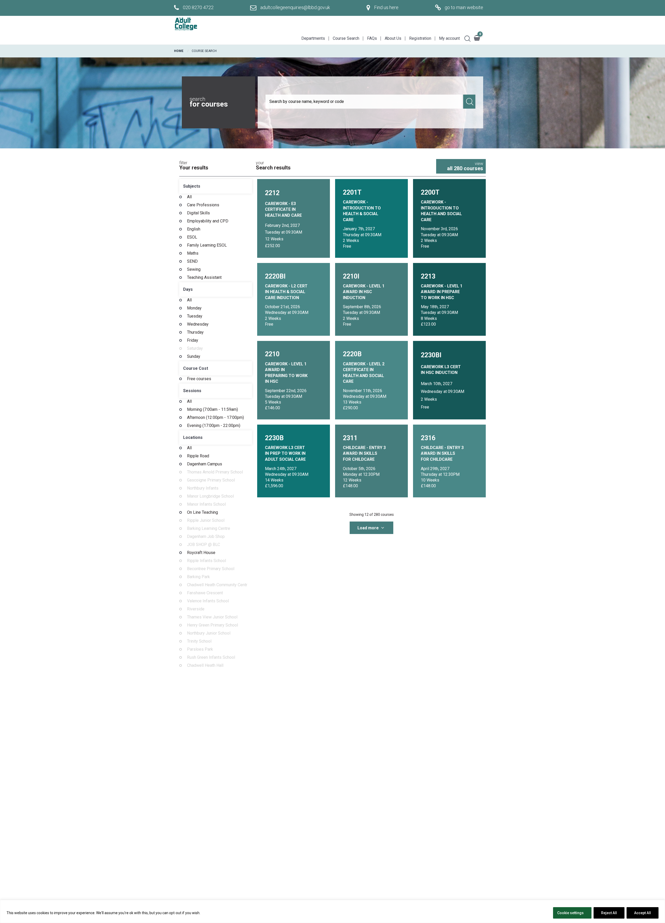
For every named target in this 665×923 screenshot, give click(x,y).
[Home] (185, 24)
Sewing (194, 269)
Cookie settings (570, 913)
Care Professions (203, 205)
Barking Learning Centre (208, 528)
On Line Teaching (202, 512)
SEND (192, 261)
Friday (192, 340)
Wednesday (198, 324)
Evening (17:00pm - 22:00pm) (213, 426)
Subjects (191, 186)
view (465, 166)
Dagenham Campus (204, 464)
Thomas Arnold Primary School (215, 472)
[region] (332, 911)
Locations (193, 437)
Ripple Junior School (205, 520)
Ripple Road (198, 456)
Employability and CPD (207, 221)
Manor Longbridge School (210, 496)
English (193, 229)
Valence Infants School (208, 601)
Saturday (195, 348)
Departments (313, 38)
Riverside (195, 609)
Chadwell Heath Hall (205, 665)
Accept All (642, 913)
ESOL (192, 237)
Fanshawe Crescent (205, 593)
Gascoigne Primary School (211, 480)
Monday (194, 308)
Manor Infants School (206, 504)
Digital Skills (198, 213)
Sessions (192, 390)
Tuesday (194, 316)
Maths (192, 253)
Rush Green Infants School (211, 657)
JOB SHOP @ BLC (203, 545)
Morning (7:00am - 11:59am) (212, 409)
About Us (393, 38)
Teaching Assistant (204, 277)
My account (449, 38)
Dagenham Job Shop (206, 537)
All (189, 197)
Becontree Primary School (210, 569)
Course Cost (195, 368)
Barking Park (198, 577)
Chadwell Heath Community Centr (217, 585)
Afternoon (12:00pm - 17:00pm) (215, 418)
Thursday (195, 332)
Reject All (609, 913)
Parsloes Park (200, 649)
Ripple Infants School (206, 561)
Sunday (193, 356)
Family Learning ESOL (207, 245)
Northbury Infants (202, 488)
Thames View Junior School (212, 617)
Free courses (199, 379)
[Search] (465, 38)
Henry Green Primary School (212, 625)
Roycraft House (201, 553)
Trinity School (199, 641)
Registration (420, 38)
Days (188, 289)
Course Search (346, 38)
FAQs (372, 38)
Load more (368, 527)
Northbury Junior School (208, 633)
